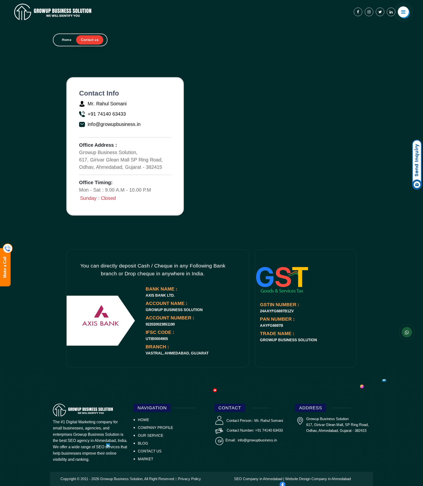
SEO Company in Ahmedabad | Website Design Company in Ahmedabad (292, 479)
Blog (143, 443)
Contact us (150, 451)
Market (145, 459)
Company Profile (155, 427)
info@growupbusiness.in (257, 440)
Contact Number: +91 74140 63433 (255, 430)
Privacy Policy (189, 479)
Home (66, 40)
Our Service (150, 435)
